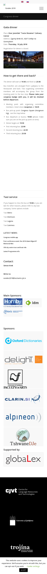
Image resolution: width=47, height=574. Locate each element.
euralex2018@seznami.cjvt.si (14, 278)
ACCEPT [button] (23, 570)
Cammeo (10, 225)
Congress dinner (11, 16)
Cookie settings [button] (33, 566)
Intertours (11, 217)
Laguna (10, 221)
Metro (9, 213)
